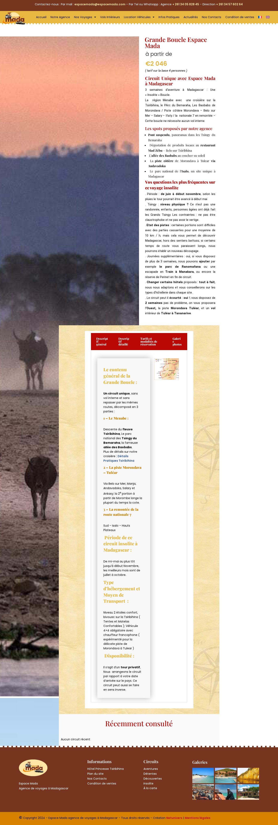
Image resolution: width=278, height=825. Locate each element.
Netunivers (174, 818)
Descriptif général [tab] (102, 341)
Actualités (191, 17)
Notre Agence (60, 17)
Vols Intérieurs (110, 17)
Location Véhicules (137, 17)
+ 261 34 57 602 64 (229, 4)
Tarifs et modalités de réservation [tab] (148, 341)
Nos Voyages (83, 17)
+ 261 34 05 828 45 (185, 4)
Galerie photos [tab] (177, 341)
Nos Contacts (211, 17)
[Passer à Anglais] (268, 17)
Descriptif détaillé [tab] (123, 341)
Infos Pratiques (169, 17)
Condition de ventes (239, 17)
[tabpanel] (139, 526)
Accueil (41, 17)
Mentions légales (197, 818)
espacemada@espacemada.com (99, 4)
